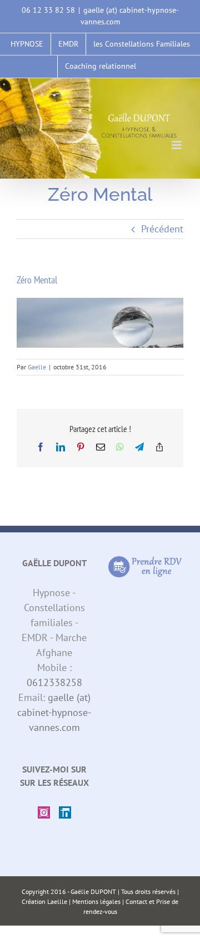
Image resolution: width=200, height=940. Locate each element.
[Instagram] (44, 812)
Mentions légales (96, 901)
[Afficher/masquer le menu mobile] (177, 145)
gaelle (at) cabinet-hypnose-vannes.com (54, 712)
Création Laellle (44, 901)
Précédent (162, 228)
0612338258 (54, 682)
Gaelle (37, 367)
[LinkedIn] (65, 812)
